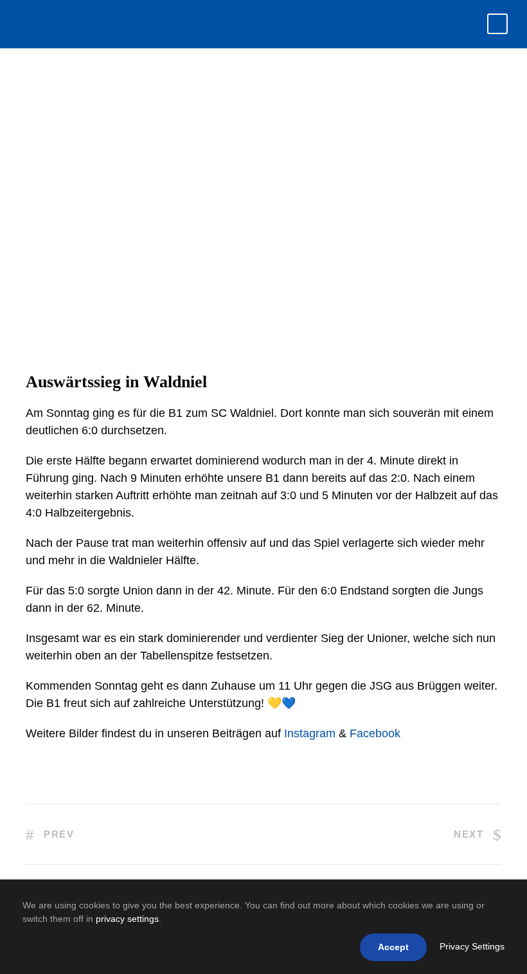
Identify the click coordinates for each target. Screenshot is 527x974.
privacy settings (127, 919)
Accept (393, 947)
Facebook (375, 733)
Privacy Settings (472, 946)
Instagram (309, 733)
